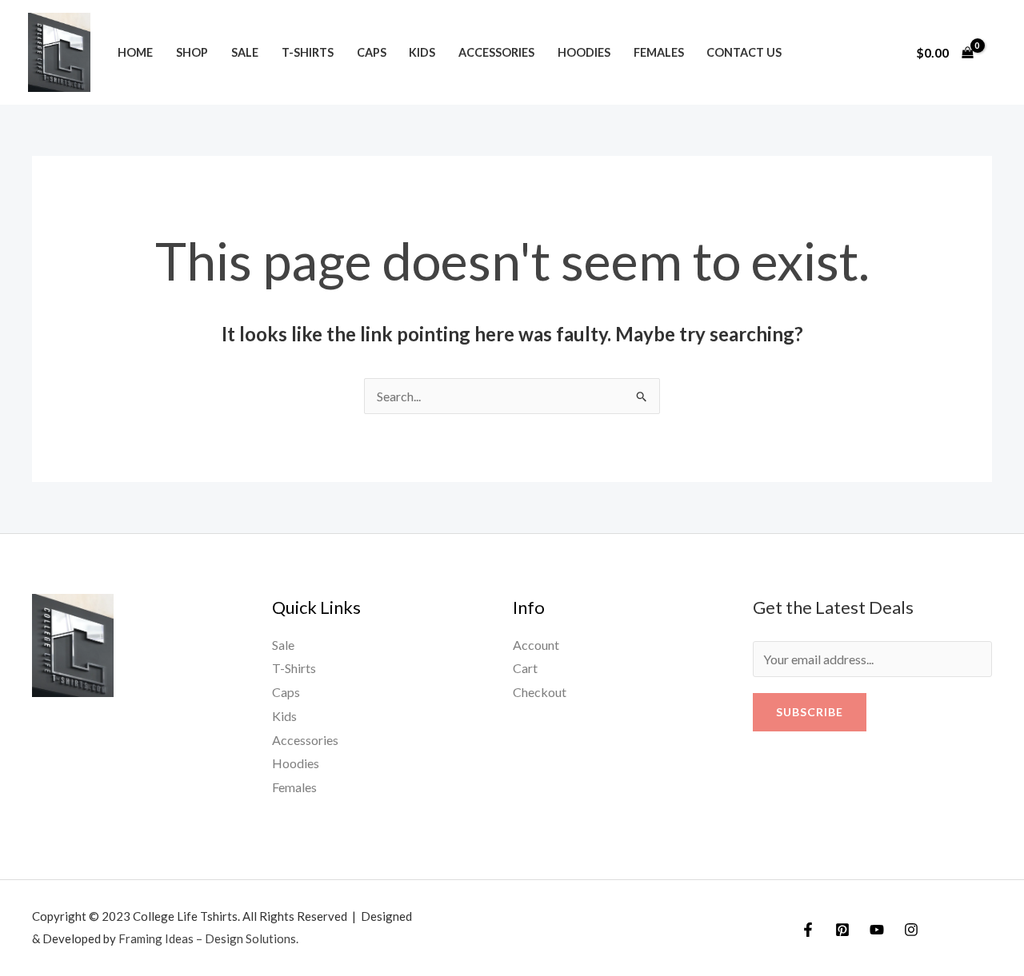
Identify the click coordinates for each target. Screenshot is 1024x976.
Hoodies (584, 52)
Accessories (496, 52)
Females (659, 52)
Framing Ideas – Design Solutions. (208, 938)
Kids (422, 52)
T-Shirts (308, 52)
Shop (192, 52)
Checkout (539, 691)
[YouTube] (877, 929)
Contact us (744, 52)
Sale (244, 52)
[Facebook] (808, 929)
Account (536, 644)
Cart (525, 667)
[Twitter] (842, 929)
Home (135, 52)
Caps (371, 52)
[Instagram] (911, 929)
